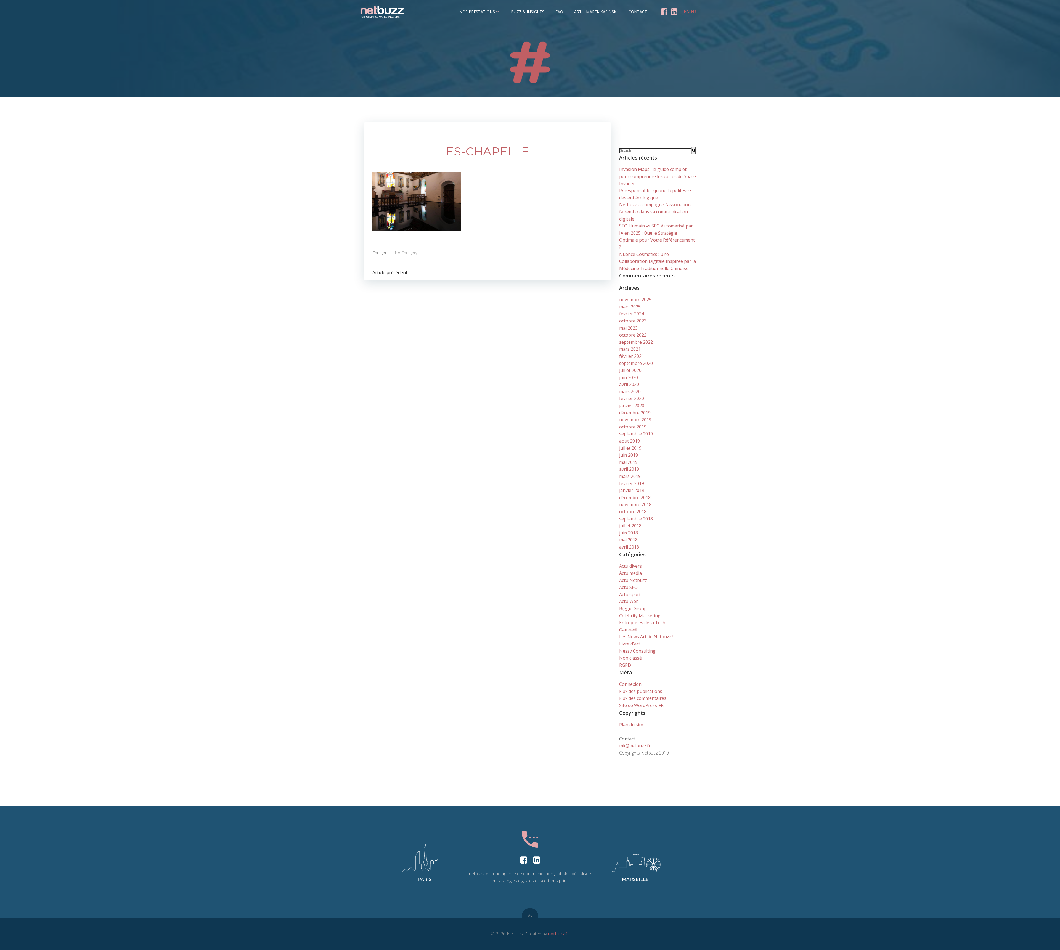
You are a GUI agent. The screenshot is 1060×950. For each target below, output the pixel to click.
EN (687, 12)
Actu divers (630, 566)
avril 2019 (629, 469)
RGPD (625, 665)
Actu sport (630, 594)
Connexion (630, 684)
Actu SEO (628, 587)
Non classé (630, 658)
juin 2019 (628, 455)
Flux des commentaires (642, 698)
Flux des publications (640, 691)
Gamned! (628, 630)
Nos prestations (477, 11)
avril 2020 (629, 384)
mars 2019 (630, 476)
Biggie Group (633, 608)
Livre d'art (629, 644)
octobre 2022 (632, 335)
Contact (638, 11)
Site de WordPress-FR (641, 705)
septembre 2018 (636, 519)
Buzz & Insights (527, 11)
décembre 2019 (635, 413)
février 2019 (631, 483)
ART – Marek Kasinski (596, 11)
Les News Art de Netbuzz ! (646, 637)
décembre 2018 (635, 497)
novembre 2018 (635, 504)
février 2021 (631, 356)
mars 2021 (630, 349)
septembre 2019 (636, 434)
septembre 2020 (636, 363)
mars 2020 (630, 391)
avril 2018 (629, 547)
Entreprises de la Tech (642, 623)
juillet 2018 (630, 526)
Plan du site (631, 725)
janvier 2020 (631, 406)
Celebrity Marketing (640, 616)
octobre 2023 (632, 321)
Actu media (630, 573)
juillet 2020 (630, 370)
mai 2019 (628, 462)
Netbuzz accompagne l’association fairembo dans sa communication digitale (655, 212)
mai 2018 (628, 540)
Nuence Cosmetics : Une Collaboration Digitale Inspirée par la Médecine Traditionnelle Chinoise (657, 261)
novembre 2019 (635, 420)
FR (693, 12)
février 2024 (631, 314)
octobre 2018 (632, 512)
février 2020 (631, 398)
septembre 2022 (636, 342)
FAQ (559, 11)
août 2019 (629, 441)
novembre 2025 (635, 300)
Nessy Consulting (637, 651)
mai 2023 (628, 328)
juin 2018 (628, 533)
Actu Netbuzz (633, 580)
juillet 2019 (630, 448)
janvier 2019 (631, 490)
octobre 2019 (632, 427)
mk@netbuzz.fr (635, 746)
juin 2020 (628, 377)
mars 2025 (630, 307)
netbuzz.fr (558, 934)
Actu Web (629, 601)
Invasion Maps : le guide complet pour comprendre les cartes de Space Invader (657, 176)
